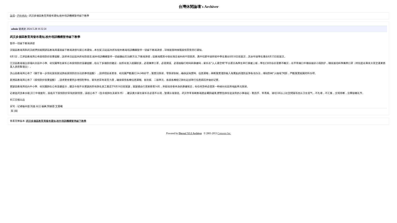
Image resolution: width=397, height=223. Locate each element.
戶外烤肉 (22, 15)
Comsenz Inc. (224, 133)
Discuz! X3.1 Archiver (190, 133)
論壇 (12, 15)
